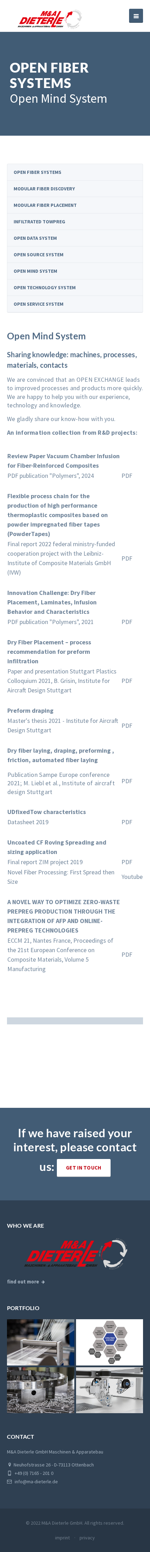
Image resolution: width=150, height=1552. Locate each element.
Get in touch (84, 1167)
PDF (126, 476)
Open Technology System (45, 287)
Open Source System (38, 254)
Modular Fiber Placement (45, 205)
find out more (23, 1282)
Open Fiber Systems (37, 172)
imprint (62, 1537)
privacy (87, 1537)
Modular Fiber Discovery (44, 188)
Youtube (132, 877)
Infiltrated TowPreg (39, 221)
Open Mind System (35, 271)
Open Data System (35, 238)
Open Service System (38, 304)
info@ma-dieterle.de (36, 1481)
